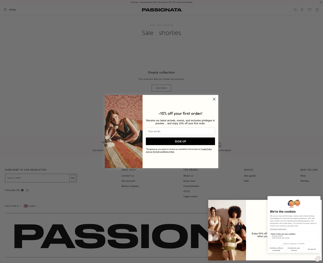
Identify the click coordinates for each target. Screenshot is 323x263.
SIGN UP (180, 141)
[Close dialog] (214, 99)
